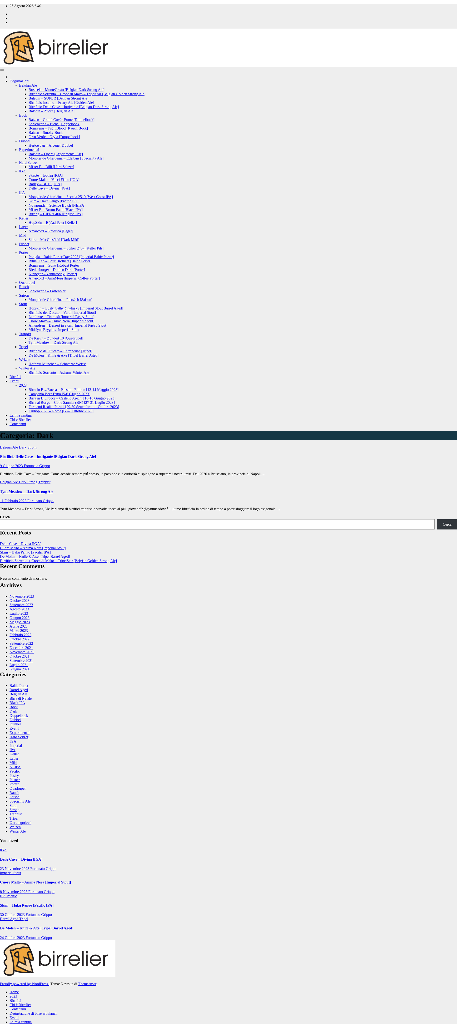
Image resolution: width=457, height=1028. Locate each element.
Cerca (5, 517)
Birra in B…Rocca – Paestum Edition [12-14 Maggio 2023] (74, 390)
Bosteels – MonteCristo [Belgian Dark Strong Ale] (66, 90)
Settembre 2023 (21, 605)
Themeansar (87, 984)
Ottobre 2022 (20, 639)
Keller (23, 218)
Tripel (23, 347)
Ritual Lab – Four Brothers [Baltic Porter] (60, 261)
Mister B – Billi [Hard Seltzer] (51, 167)
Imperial (16, 746)
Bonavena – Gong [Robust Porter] (54, 265)
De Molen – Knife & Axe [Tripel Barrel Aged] (64, 355)
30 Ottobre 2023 (13, 915)
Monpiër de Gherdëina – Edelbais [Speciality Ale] (66, 158)
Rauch (24, 287)
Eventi (14, 381)
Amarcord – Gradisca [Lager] (51, 231)
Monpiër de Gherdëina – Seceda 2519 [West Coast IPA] (71, 197)
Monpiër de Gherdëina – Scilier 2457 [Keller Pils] (66, 248)
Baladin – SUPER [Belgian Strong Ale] (58, 98)
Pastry (14, 775)
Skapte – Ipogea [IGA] (46, 175)
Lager (23, 227)
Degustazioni (19, 81)
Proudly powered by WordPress (24, 984)
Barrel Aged (19, 690)
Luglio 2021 (19, 665)
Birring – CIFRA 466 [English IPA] (56, 214)
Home (14, 992)
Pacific (15, 771)
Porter (23, 252)
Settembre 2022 (21, 643)
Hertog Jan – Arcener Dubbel (51, 145)
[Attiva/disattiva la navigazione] (2, 70)
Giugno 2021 (20, 669)
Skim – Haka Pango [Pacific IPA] (54, 201)
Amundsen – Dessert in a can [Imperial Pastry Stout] (68, 325)
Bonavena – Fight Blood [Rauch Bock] (58, 128)
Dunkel (15, 724)
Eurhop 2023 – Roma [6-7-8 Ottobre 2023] (61, 411)
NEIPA (15, 767)
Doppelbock (19, 716)
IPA (22, 192)
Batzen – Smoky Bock (46, 132)
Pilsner (24, 244)
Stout (23, 304)
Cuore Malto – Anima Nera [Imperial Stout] (61, 321)
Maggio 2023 (20, 622)
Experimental (29, 150)
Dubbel (24, 141)
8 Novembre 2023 (14, 892)
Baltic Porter (19, 686)
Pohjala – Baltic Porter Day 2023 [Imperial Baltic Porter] (71, 257)
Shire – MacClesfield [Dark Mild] (54, 240)
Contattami (18, 424)
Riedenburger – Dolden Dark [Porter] (57, 270)
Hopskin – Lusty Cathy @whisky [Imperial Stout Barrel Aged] (76, 308)
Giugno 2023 (20, 618)
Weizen (24, 360)
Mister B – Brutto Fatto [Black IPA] (56, 210)
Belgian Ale (28, 85)
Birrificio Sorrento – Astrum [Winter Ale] (59, 372)
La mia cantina (21, 415)
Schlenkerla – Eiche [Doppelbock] (54, 124)
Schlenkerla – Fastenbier (47, 291)
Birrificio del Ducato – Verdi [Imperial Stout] (62, 312)
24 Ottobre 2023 (13, 938)
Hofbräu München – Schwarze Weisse (57, 364)
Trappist (25, 334)
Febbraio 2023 (20, 635)
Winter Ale (27, 368)
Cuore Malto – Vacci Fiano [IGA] (54, 180)
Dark (23, 447)
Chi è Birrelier (20, 420)
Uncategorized (20, 823)
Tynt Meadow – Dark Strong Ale (53, 342)
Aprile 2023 (19, 626)
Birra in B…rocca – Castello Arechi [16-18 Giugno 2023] (72, 398)
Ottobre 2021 (20, 656)
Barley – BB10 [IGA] (45, 184)
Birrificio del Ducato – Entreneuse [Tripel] (60, 351)
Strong (32, 447)
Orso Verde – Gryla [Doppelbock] (54, 137)
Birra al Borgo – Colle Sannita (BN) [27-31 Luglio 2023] (72, 402)
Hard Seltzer (28, 162)
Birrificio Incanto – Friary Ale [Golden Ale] (61, 102)
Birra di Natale (21, 698)
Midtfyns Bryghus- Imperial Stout (54, 330)
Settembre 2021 (21, 661)
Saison (24, 295)
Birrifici (15, 377)
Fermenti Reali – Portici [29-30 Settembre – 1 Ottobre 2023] (74, 407)
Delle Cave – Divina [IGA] (49, 188)
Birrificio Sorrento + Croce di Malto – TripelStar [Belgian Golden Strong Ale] (87, 94)
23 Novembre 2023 (15, 869)
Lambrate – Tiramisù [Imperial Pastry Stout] (61, 317)
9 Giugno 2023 (12, 466)
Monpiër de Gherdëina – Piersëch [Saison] (60, 300)
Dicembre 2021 (21, 648)
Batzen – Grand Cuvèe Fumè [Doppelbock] (61, 120)
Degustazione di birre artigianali (33, 1013)
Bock (23, 115)
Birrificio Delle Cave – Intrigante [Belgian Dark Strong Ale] (74, 107)
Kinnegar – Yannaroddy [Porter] (53, 274)
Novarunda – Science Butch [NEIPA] (57, 205)
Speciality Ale (20, 801)
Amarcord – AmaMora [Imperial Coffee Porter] (64, 278)
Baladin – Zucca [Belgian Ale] (52, 111)
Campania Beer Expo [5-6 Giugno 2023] (59, 394)
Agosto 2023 (19, 609)
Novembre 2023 (22, 596)
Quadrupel (27, 282)
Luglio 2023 (19, 613)
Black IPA (17, 703)
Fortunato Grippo (37, 466)
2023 (23, 385)
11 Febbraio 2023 (13, 501)
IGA (22, 171)
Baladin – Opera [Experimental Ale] (56, 154)
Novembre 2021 (22, 652)
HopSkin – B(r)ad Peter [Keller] (53, 222)
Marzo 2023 (19, 631)
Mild (22, 235)
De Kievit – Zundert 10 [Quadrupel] (56, 338)
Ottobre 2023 (20, 601)
